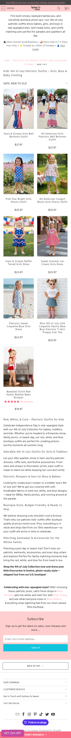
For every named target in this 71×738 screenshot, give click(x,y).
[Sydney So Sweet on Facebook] (23, 715)
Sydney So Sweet (28, 730)
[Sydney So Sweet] (35, 8)
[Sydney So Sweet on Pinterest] (35, 715)
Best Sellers (54, 599)
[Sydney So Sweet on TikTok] (41, 715)
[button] (35, 734)
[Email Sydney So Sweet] (17, 715)
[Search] (59, 8)
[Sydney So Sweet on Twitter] (47, 715)
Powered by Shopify (50, 730)
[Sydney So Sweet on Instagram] (29, 715)
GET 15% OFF (12, 733)
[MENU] (2, 8)
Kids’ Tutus (59, 595)
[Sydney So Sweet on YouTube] (53, 715)
